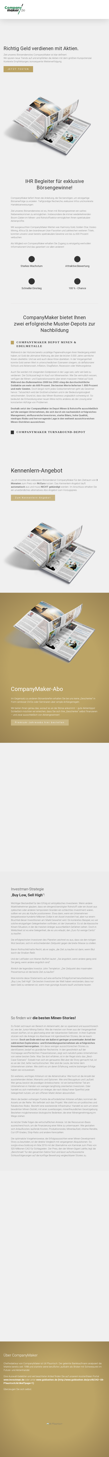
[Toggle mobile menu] (103, 10)
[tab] (54, 344)
